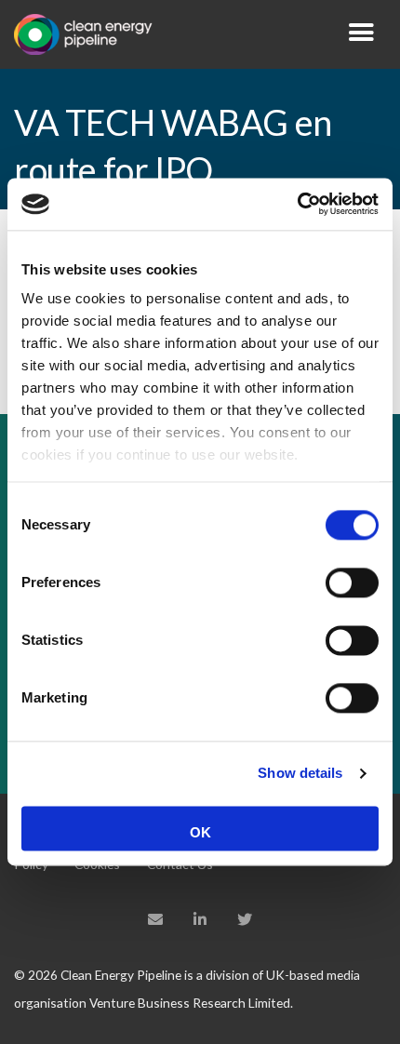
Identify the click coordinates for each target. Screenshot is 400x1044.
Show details (300, 773)
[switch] (352, 582)
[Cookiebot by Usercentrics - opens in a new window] (297, 204)
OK (200, 832)
